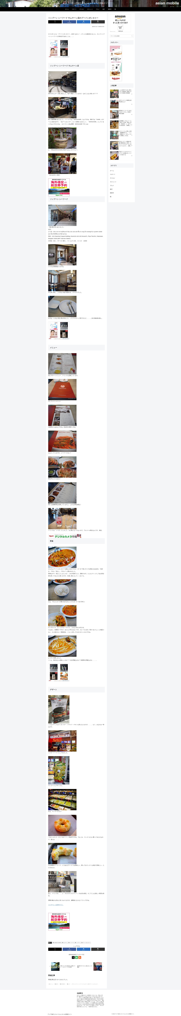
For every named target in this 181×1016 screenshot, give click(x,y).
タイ (50, 942)
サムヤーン (65, 942)
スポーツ (112, 174)
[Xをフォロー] (73, 957)
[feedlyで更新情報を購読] (76, 957)
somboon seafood (57, 942)
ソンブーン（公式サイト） (55, 905)
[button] (98, 21)
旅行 (111, 189)
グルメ (112, 185)
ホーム (112, 170)
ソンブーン (78, 942)
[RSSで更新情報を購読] (79, 957)
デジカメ (112, 178)
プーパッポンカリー (86, 942)
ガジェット (113, 181)
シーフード (72, 942)
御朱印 (112, 193)
